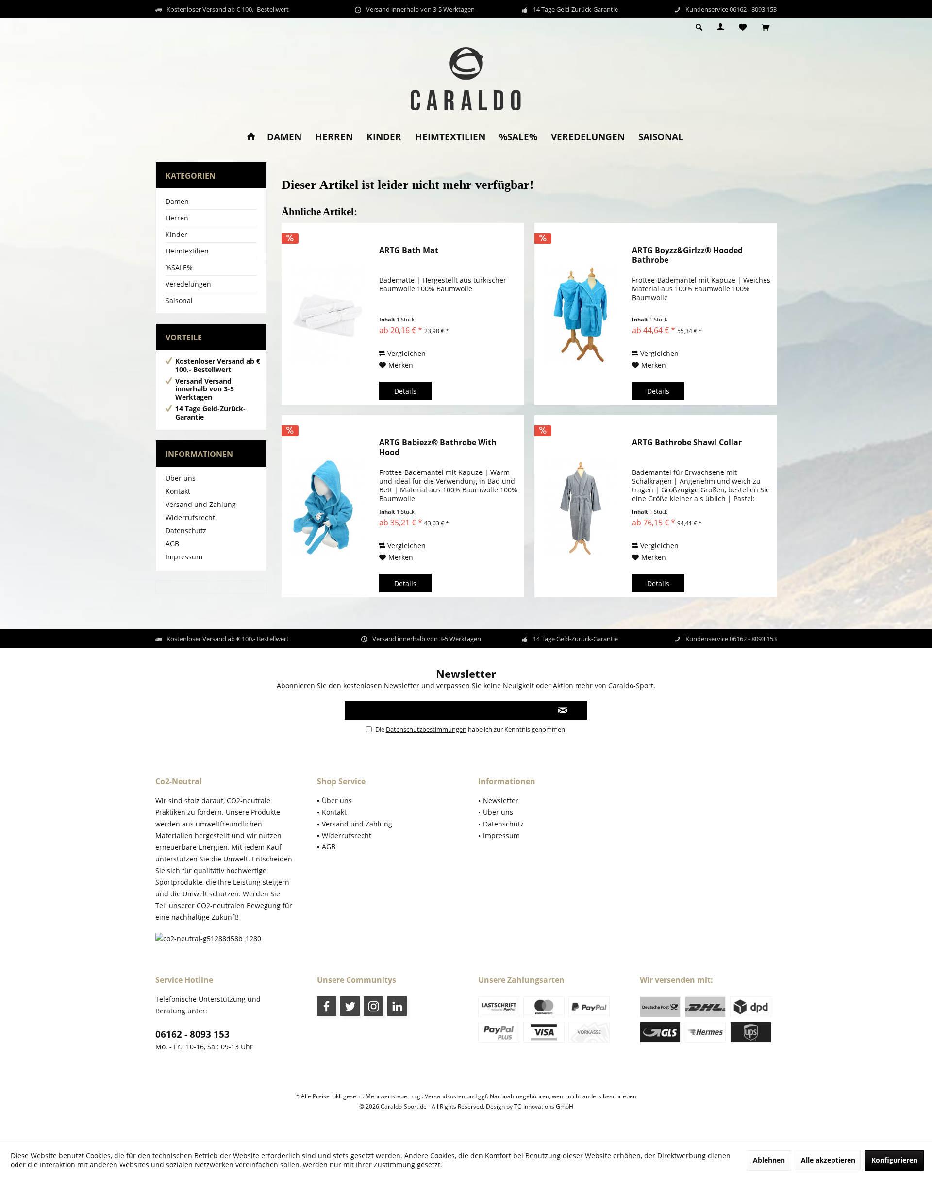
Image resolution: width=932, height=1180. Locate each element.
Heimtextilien (187, 250)
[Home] (251, 137)
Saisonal (179, 300)
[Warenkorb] (765, 27)
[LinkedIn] (397, 1006)
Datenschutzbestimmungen (426, 729)
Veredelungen (188, 283)
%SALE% (179, 267)
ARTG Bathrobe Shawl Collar (687, 443)
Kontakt (178, 491)
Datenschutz (186, 530)
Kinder (176, 234)
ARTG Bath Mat (408, 250)
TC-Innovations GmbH (543, 1106)
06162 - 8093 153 (192, 1034)
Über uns (181, 478)
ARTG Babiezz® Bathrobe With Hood (438, 447)
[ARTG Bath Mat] (328, 314)
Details (405, 391)
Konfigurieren (894, 1159)
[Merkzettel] (743, 27)
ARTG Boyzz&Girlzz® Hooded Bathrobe (687, 255)
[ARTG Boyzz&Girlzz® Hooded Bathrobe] (581, 314)
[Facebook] (326, 1006)
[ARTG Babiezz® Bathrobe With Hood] (328, 506)
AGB (172, 543)
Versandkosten (445, 1096)
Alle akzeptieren (828, 1159)
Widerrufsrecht (190, 517)
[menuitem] (765, 27)
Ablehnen (769, 1159)
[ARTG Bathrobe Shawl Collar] (581, 506)
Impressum (184, 556)
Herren (177, 217)
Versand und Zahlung (201, 504)
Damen (177, 201)
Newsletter (500, 800)
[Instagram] (373, 1006)
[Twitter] (350, 1006)
